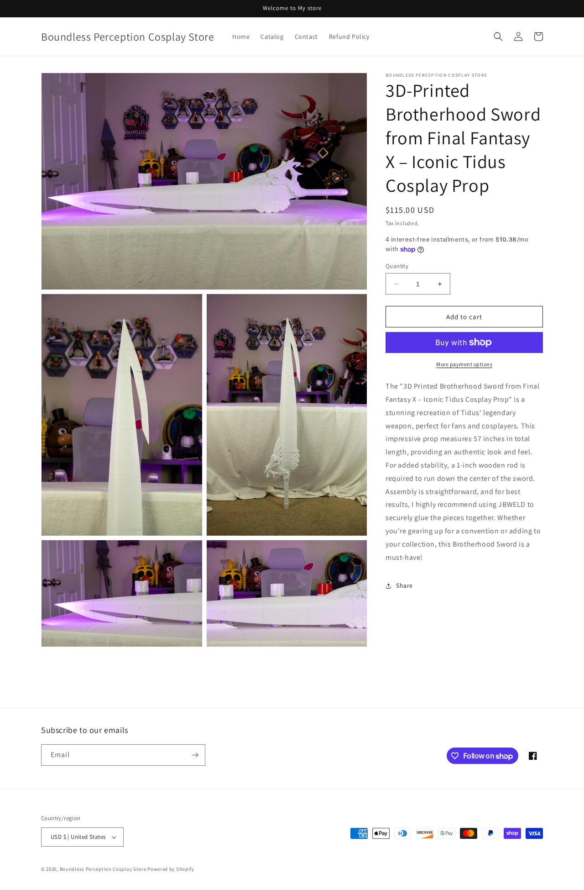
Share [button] (404, 585)
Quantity (397, 266)
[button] (498, 36)
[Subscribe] (195, 755)
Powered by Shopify (170, 869)
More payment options (464, 364)
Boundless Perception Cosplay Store (103, 869)
